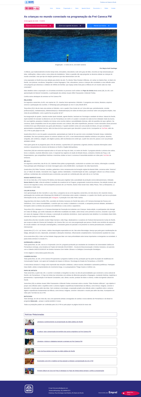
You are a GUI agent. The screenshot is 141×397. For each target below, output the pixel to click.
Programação (66, 8)
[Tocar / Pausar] (123, 393)
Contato (113, 8)
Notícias (58, 8)
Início (51, 8)
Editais (106, 8)
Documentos (96, 8)
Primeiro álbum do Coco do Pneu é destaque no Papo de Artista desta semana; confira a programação (70, 371)
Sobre (76, 8)
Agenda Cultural (86, 8)
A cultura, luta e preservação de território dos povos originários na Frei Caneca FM (64, 331)
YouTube (104, 128)
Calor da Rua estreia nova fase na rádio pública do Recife (56, 351)
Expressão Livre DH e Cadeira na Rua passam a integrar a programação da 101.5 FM (65, 361)
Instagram (55, 197)
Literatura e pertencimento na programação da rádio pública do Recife (60, 322)
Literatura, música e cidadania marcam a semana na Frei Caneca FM (59, 341)
